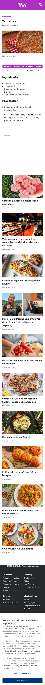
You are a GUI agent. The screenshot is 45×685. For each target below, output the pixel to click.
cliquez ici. (35, 661)
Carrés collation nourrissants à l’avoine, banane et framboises (19, 400)
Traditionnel (29, 578)
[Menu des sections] (4, 5)
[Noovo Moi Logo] (22, 5)
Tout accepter (22, 680)
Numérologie (29, 584)
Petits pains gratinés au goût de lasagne (20, 474)
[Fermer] (42, 616)
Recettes (6, 16)
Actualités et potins (11, 578)
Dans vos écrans (9, 581)
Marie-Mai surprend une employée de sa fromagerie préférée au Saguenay (21, 321)
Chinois (27, 581)
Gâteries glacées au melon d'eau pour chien (20, 202)
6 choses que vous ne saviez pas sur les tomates (22, 362)
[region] (22, 649)
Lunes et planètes (31, 587)
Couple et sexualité (32, 605)
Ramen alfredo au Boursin (16, 437)
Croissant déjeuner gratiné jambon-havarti (22, 282)
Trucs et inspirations (11, 602)
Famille (27, 608)
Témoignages (29, 602)
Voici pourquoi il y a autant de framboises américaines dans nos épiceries (20, 242)
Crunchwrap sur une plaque (17, 548)
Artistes (6, 590)
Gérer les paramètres (22, 673)
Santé (26, 599)
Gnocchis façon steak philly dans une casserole (20, 512)
